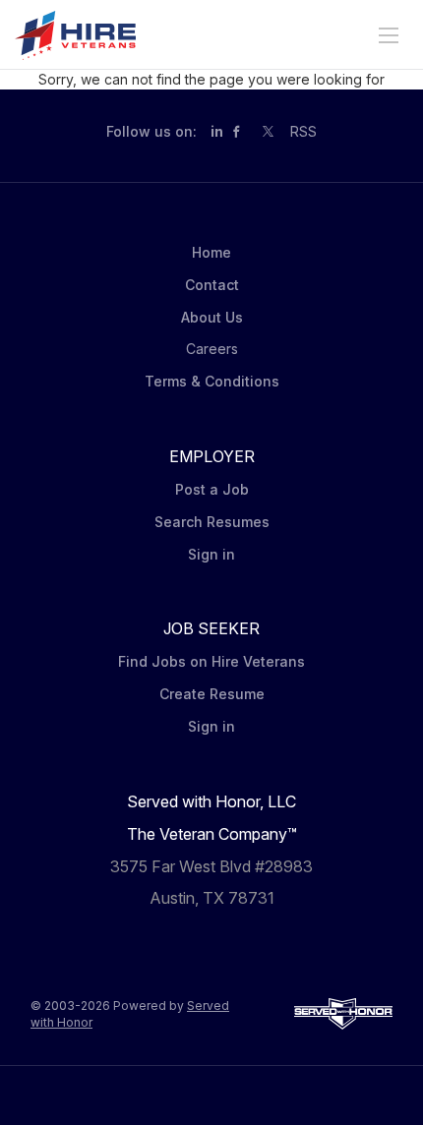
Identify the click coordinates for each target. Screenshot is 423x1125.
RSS (303, 131)
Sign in (211, 554)
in (217, 131)
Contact (212, 284)
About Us (212, 317)
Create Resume (212, 693)
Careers (212, 348)
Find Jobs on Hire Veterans (211, 661)
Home (211, 252)
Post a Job (212, 489)
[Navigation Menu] (388, 35)
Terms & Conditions (212, 381)
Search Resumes (212, 521)
